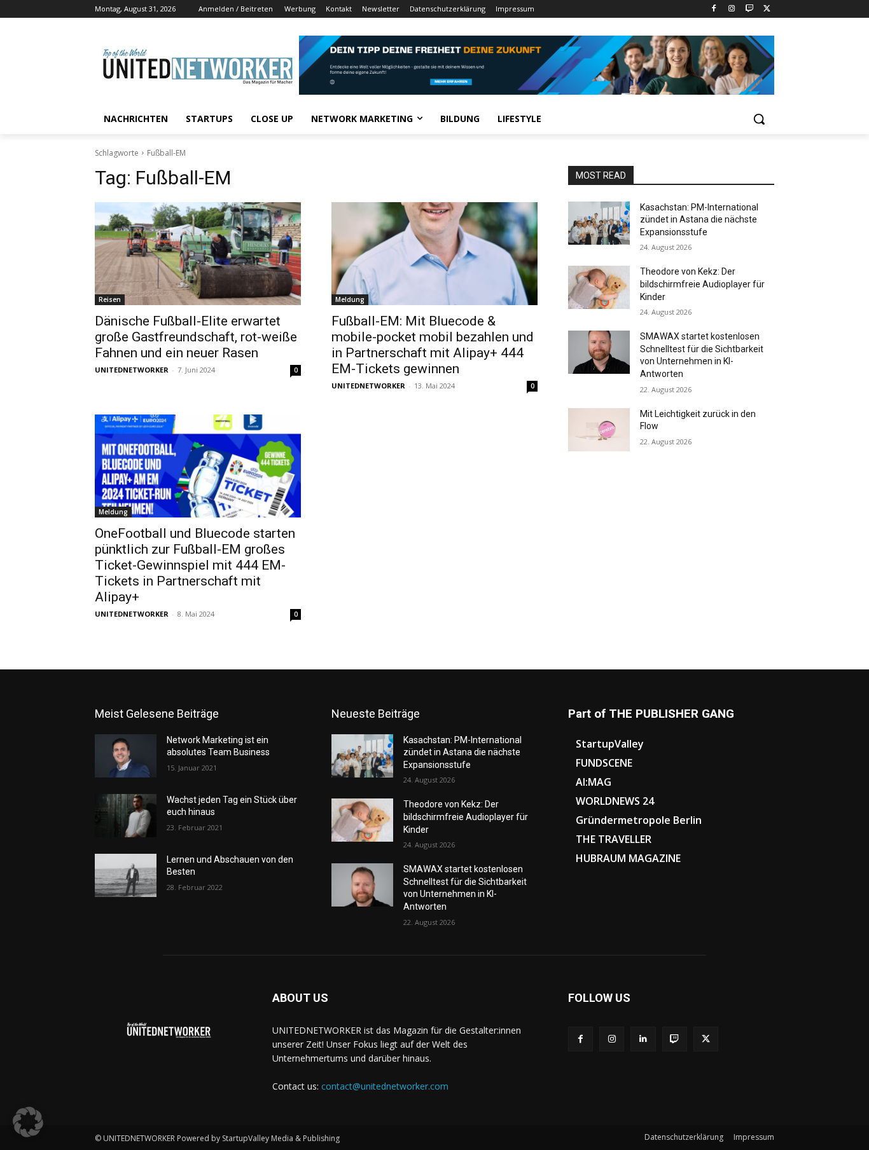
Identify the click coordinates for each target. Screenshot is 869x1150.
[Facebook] (714, 9)
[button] (759, 119)
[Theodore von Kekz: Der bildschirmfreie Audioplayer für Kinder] (599, 287)
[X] (767, 9)
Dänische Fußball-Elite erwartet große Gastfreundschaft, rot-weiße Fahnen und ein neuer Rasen (196, 336)
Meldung (350, 299)
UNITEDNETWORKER (132, 369)
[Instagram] (732, 9)
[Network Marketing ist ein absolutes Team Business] (125, 755)
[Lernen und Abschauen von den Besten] (125, 875)
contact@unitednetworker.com (384, 1086)
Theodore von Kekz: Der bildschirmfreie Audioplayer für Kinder (702, 283)
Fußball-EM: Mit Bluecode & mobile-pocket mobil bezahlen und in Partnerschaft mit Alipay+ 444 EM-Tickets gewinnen (432, 344)
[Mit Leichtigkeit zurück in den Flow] (599, 429)
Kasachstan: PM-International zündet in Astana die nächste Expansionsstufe (699, 219)
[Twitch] (749, 9)
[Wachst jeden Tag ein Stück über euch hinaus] (125, 815)
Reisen (110, 299)
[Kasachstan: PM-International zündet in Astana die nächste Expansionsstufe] (599, 223)
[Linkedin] (642, 1039)
